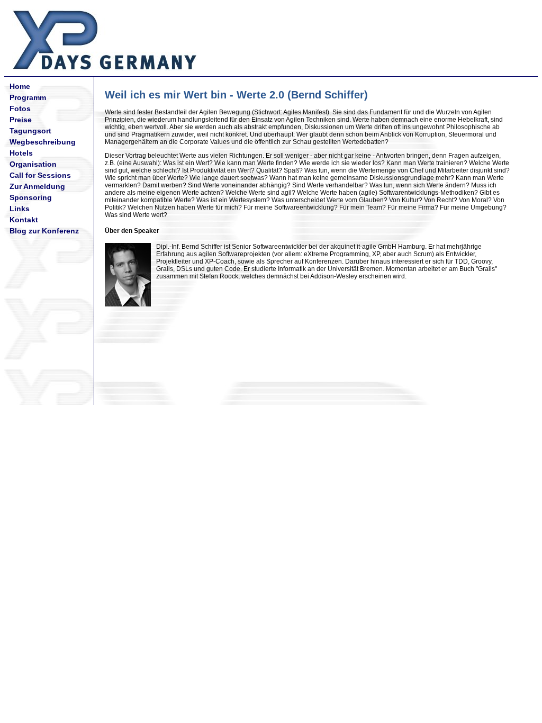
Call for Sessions (40, 175)
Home (20, 86)
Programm (28, 97)
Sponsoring (31, 197)
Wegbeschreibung (43, 142)
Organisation (33, 164)
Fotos (20, 108)
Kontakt (24, 219)
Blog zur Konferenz (44, 231)
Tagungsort (30, 130)
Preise (21, 119)
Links (20, 208)
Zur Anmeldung (37, 186)
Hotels (21, 153)
